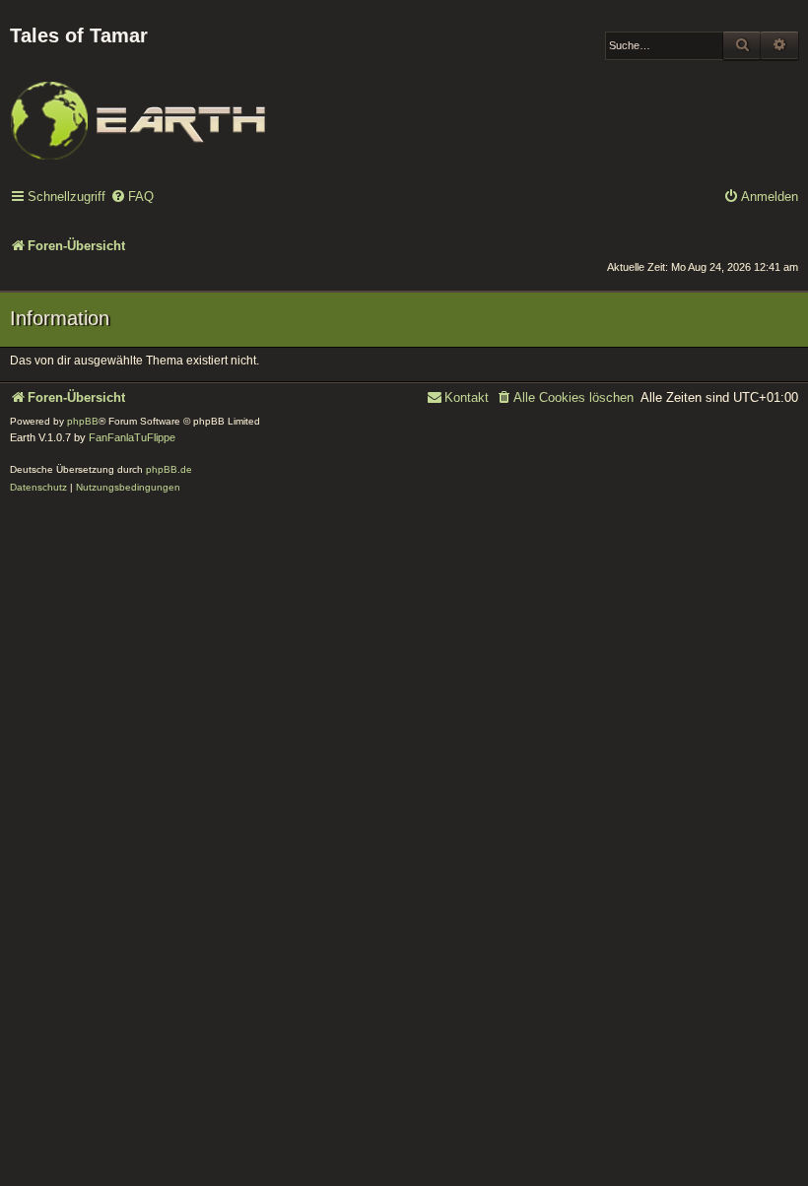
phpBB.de (169, 469)
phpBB (83, 421)
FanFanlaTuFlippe (132, 437)
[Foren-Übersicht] (138, 107)
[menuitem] (132, 197)
